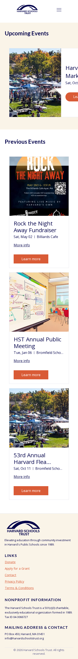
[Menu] (59, 9)
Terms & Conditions (19, 588)
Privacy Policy (14, 581)
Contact (10, 575)
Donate (10, 562)
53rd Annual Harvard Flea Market (30, 458)
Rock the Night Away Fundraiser (35, 226)
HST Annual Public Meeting (37, 342)
